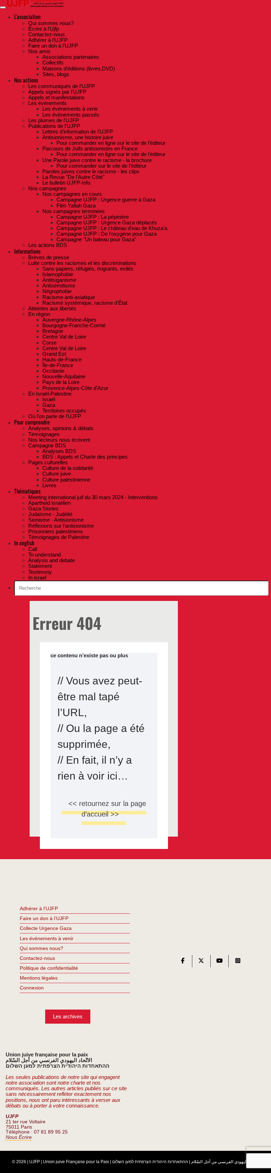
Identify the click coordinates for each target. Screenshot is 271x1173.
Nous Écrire (19, 1137)
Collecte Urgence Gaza (46, 928)
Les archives (68, 1016)
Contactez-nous (37, 958)
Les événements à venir (46, 938)
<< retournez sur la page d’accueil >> (107, 809)
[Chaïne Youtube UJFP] (219, 962)
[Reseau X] (201, 962)
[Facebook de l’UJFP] (182, 962)
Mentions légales (39, 978)
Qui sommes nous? (41, 948)
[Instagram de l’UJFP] (237, 962)
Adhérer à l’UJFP (39, 908)
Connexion (32, 988)
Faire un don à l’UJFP (44, 918)
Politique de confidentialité (49, 968)
